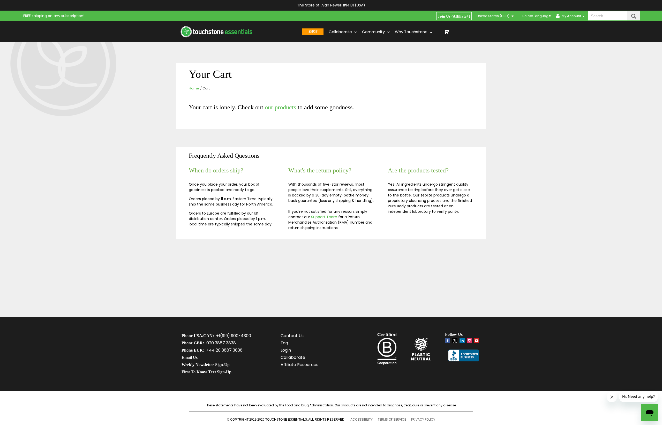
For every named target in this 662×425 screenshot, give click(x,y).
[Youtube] (476, 340)
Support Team (324, 216)
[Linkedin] (462, 340)
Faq (284, 343)
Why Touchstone (411, 32)
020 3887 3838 (221, 343)
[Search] (633, 15)
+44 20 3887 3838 (224, 350)
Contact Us (292, 336)
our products (280, 107)
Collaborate (341, 32)
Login (286, 350)
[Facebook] (447, 340)
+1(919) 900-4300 (233, 336)
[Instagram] (469, 340)
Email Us (190, 357)
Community (374, 32)
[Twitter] (454, 342)
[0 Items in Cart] (465, 31)
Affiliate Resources (299, 365)
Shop (313, 31)
